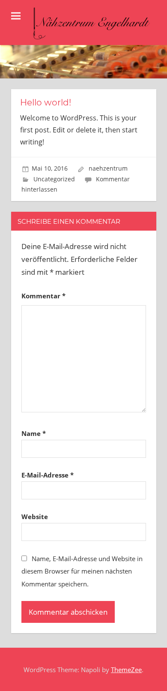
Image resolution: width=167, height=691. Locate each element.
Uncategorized (54, 179)
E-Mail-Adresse (47, 475)
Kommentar (43, 295)
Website (34, 516)
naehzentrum (108, 168)
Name (33, 433)
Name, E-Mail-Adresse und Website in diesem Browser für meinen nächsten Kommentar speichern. (82, 571)
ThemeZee (126, 669)
